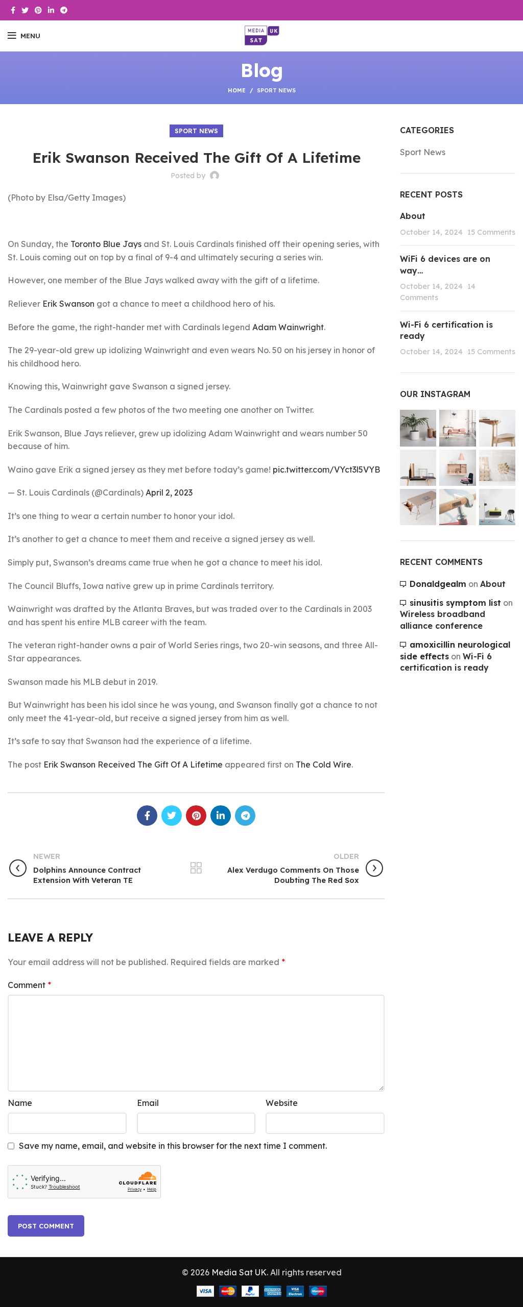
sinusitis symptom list (455, 603)
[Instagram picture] (418, 428)
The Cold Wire (323, 764)
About (412, 216)
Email (148, 1103)
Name (20, 1103)
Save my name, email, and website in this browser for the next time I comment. (173, 1146)
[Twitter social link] (25, 10)
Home (237, 90)
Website (282, 1103)
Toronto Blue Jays (105, 244)
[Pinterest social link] (38, 10)
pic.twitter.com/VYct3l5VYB (326, 469)
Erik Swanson (68, 304)
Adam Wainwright (288, 327)
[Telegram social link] (63, 10)
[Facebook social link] (13, 10)
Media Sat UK (239, 1272)
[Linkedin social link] (51, 10)
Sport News (276, 90)
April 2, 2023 (169, 492)
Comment (29, 985)
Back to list (196, 868)
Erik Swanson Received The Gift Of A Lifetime (133, 764)
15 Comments (491, 232)
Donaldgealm (438, 584)
